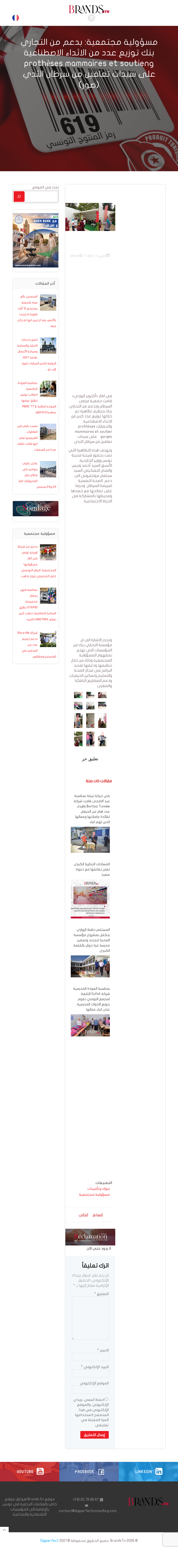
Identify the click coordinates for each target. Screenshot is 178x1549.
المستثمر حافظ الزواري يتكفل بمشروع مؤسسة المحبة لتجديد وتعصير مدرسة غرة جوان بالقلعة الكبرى (91, 940)
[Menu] (91, 18)
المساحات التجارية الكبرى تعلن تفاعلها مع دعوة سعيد (92, 869)
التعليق (101, 1294)
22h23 (75, 256)
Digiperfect (49, 1540)
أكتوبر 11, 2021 (96, 256)
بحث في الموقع (45, 187)
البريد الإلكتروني (95, 1367)
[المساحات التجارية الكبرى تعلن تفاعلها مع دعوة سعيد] (90, 898)
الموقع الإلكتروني (94, 1383)
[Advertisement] (90, 328)
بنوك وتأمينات (98, 1188)
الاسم (103, 1350)
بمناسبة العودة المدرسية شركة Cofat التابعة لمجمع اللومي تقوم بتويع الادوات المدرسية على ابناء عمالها (91, 999)
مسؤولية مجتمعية (94, 1194)
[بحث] (19, 196)
